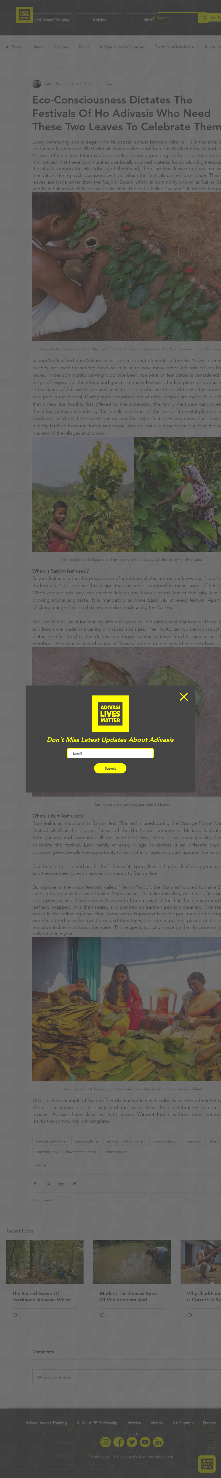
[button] (184, 697)
